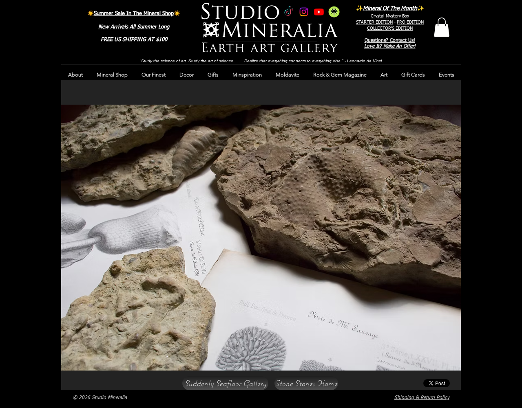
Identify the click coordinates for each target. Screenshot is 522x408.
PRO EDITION (410, 22)
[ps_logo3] (334, 12)
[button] (442, 27)
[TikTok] (288, 12)
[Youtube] (319, 12)
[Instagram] (304, 12)
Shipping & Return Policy (421, 397)
